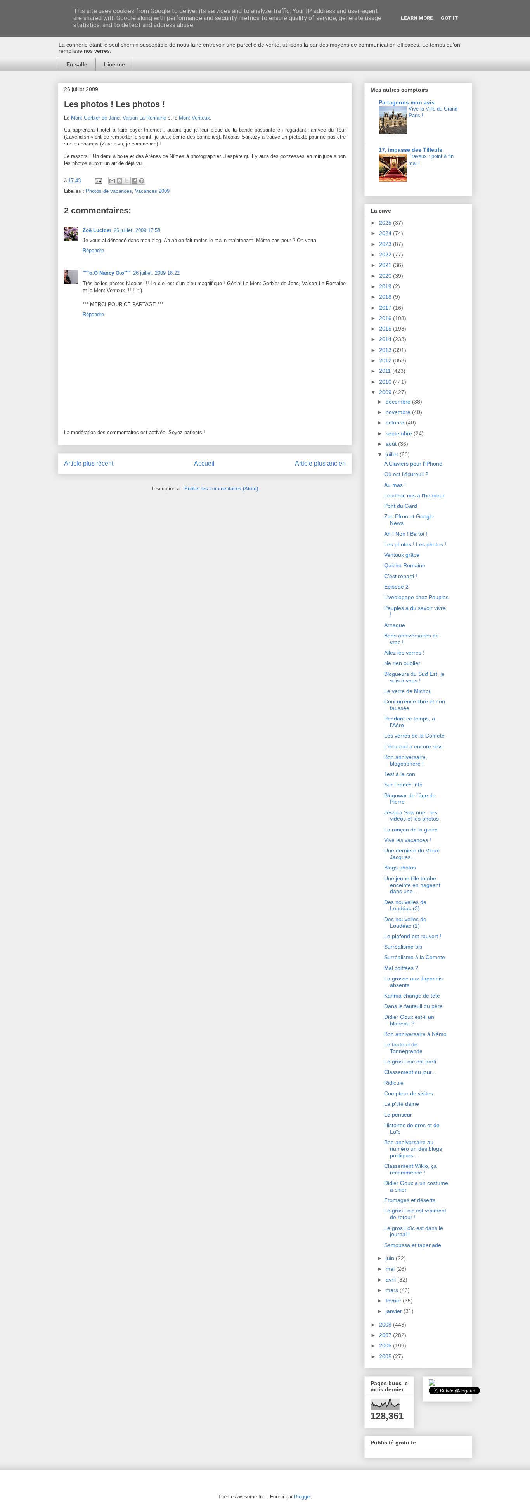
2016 (386, 318)
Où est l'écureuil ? (406, 474)
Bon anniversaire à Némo (415, 1034)
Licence (114, 64)
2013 (386, 350)
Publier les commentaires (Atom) (221, 489)
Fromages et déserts (409, 1200)
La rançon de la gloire (411, 829)
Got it (449, 18)
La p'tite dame (401, 1104)
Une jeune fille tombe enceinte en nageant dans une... (412, 885)
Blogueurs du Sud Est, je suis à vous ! (414, 677)
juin (391, 1258)
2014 (386, 339)
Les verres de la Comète (414, 736)
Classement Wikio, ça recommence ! (410, 1169)
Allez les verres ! (404, 652)
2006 (386, 1345)
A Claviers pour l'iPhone (413, 464)
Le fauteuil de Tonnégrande (403, 1047)
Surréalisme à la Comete (414, 957)
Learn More (417, 18)
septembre (400, 433)
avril (391, 1279)
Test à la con (399, 774)
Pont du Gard (400, 506)
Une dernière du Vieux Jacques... (411, 853)
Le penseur (398, 1115)
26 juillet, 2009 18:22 (156, 273)
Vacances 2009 (152, 191)
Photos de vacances (109, 191)
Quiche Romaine (404, 565)
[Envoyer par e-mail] (112, 181)
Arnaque (394, 625)
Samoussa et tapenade (412, 1245)
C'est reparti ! (400, 576)
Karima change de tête (412, 995)
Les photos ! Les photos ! (415, 544)
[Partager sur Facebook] (134, 181)
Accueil (204, 463)
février (394, 1300)
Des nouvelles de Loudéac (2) (405, 922)
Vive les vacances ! (407, 840)
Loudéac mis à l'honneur (414, 495)
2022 (386, 254)
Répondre (93, 250)
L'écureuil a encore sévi (413, 746)
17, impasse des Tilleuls (410, 150)
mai (391, 1269)
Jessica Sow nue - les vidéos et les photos (411, 815)
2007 (386, 1335)
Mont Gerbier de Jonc (95, 118)
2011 (385, 371)
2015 (386, 329)
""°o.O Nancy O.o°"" (107, 273)
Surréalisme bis (403, 947)
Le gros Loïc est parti (410, 1061)
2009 (386, 392)
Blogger (302, 1497)
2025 (386, 223)
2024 (386, 233)
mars (393, 1290)
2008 (386, 1324)
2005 (386, 1356)
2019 (386, 286)
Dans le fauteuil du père (413, 1006)
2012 (386, 360)
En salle (76, 64)
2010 (386, 382)
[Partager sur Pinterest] (141, 181)
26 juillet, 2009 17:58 (137, 230)
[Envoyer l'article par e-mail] (98, 181)
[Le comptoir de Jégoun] (432, 1383)
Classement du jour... (410, 1072)
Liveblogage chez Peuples (416, 597)
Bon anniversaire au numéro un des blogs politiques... (413, 1149)
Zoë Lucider (97, 230)
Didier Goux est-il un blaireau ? (409, 1020)
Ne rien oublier (402, 663)
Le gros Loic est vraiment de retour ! (415, 1213)
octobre (396, 422)
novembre (399, 412)
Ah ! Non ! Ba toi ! (405, 534)
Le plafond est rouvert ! (412, 936)
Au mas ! (395, 485)
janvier (395, 1311)
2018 (386, 297)
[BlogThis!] (119, 181)
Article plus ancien (320, 463)
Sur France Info (403, 784)
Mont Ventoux (194, 118)
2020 (386, 276)
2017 (386, 308)
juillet (393, 454)
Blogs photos (400, 867)
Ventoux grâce (401, 555)
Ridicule (394, 1083)
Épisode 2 (396, 587)
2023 (386, 244)
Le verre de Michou (408, 691)
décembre (399, 401)
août (392, 444)
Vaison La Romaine (144, 118)
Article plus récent (88, 463)
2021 (386, 265)
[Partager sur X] (127, 181)
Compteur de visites (408, 1093)
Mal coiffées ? (401, 968)
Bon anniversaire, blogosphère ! (405, 760)
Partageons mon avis (407, 102)
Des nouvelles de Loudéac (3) (405, 905)
